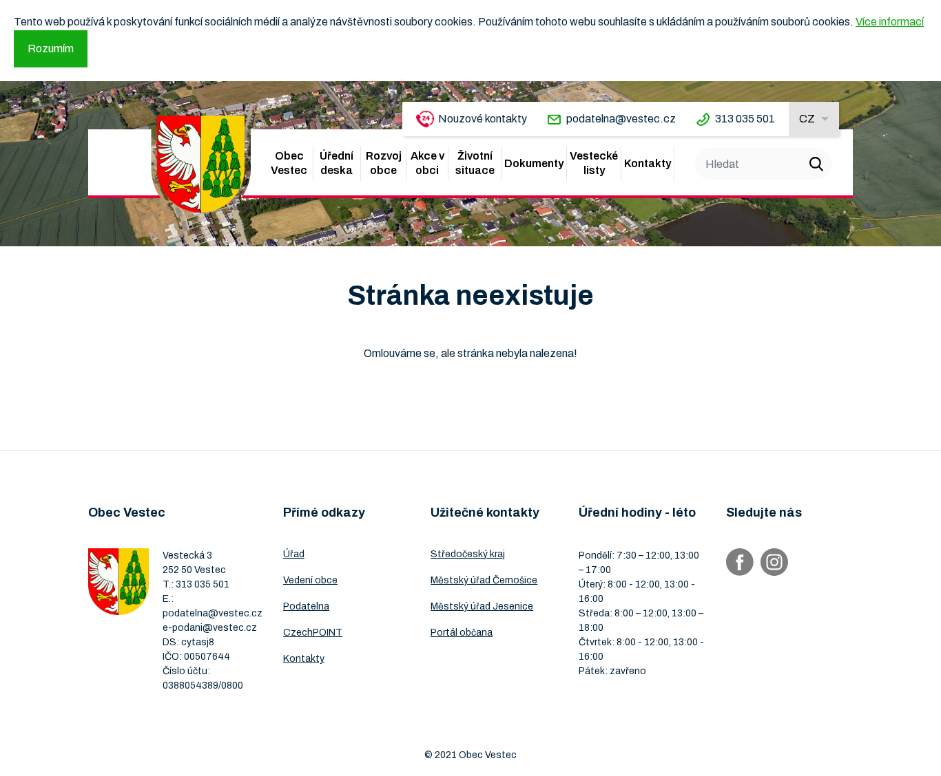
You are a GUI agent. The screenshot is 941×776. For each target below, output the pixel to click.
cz (807, 119)
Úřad (293, 554)
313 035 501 (745, 119)
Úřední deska (336, 163)
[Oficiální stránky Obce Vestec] (201, 164)
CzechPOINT (312, 632)
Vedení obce (310, 580)
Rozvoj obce (384, 163)
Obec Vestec (289, 163)
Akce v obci (427, 163)
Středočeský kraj (468, 554)
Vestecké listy (594, 163)
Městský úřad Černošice (484, 580)
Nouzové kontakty (482, 119)
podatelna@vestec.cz (621, 119)
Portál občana (462, 632)
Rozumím (51, 48)
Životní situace (475, 163)
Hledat (816, 164)
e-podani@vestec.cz (210, 628)
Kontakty (647, 163)
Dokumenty (533, 163)
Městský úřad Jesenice (482, 606)
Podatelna (306, 606)
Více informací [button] (890, 22)
